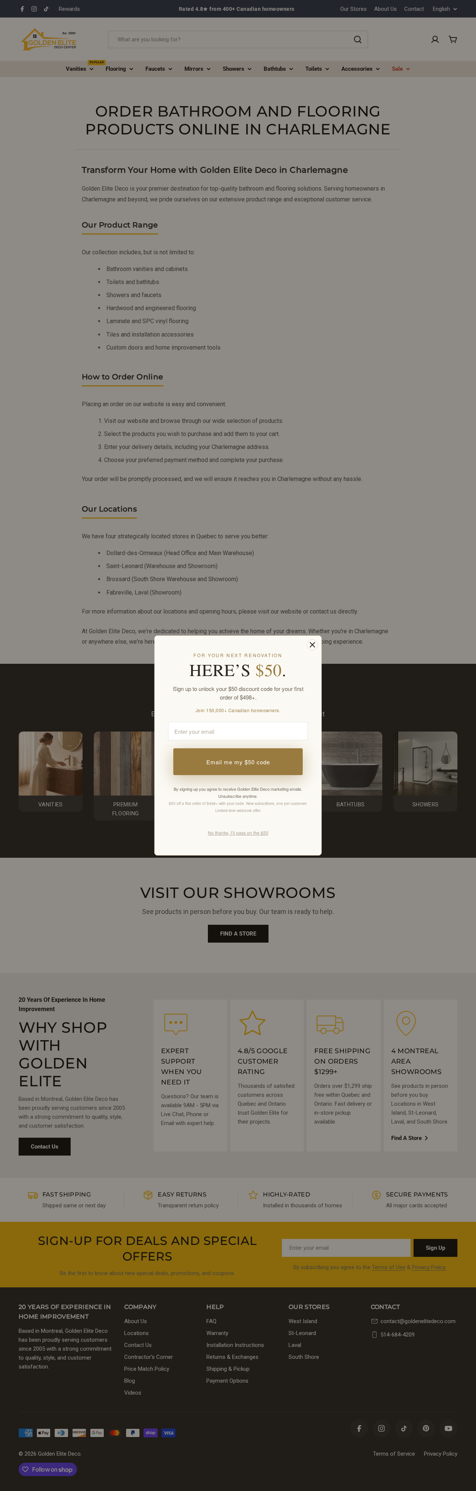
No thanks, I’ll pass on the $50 (238, 832)
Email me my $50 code (238, 762)
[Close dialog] (312, 644)
